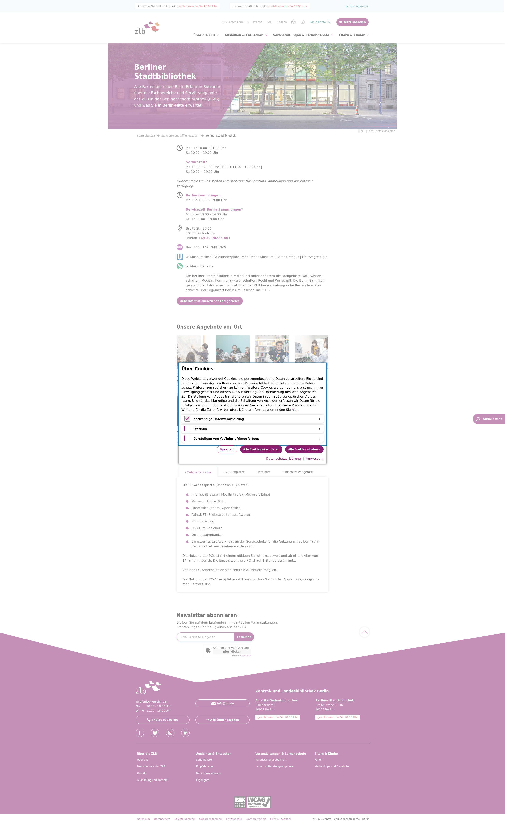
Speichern (227, 449)
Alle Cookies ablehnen (304, 449)
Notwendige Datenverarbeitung (218, 419)
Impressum (315, 458)
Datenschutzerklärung (283, 458)
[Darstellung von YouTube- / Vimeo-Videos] (187, 440)
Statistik (200, 428)
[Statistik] (187, 430)
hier (295, 409)
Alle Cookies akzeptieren (261, 449)
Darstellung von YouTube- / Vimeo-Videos (226, 438)
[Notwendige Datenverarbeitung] (187, 420)
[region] (252, 404)
